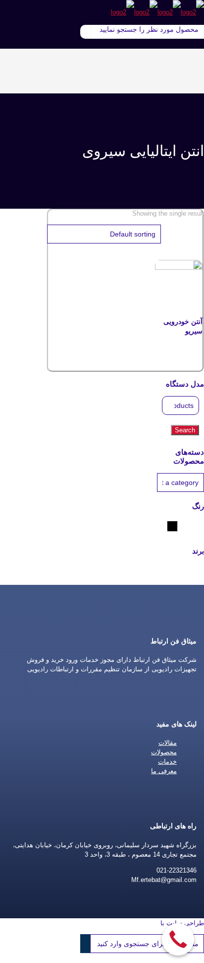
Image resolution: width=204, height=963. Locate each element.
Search (185, 430)
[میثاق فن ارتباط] (157, 12)
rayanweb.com (137, 923)
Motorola (157, 567)
